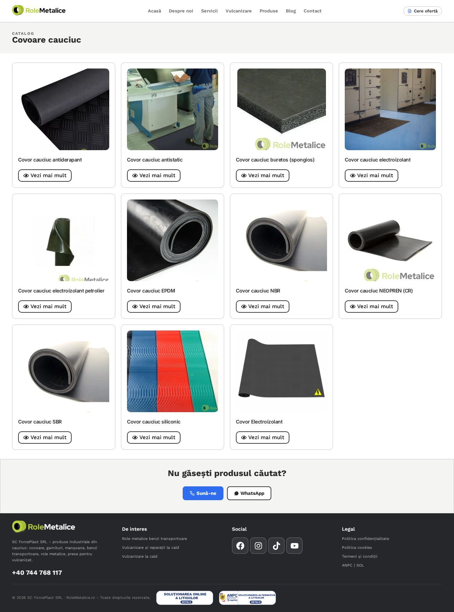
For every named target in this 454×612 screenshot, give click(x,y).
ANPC (347, 565)
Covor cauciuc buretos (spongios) (275, 160)
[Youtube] (294, 545)
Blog (291, 10)
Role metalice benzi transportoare (154, 538)
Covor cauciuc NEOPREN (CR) (379, 291)
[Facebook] (240, 545)
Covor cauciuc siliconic (154, 422)
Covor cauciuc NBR (258, 291)
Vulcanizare (239, 10)
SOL (360, 565)
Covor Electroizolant (259, 422)
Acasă (154, 10)
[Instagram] (258, 545)
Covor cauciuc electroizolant (377, 160)
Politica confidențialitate (365, 538)
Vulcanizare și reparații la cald (150, 547)
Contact (313, 10)
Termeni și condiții (359, 556)
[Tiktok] (276, 545)
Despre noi (181, 10)
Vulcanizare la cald (139, 556)
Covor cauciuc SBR (40, 422)
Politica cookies (357, 547)
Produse (269, 10)
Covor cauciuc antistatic (154, 160)
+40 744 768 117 (37, 572)
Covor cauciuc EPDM (151, 291)
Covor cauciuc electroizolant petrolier (61, 291)
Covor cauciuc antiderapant (50, 160)
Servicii (209, 10)
